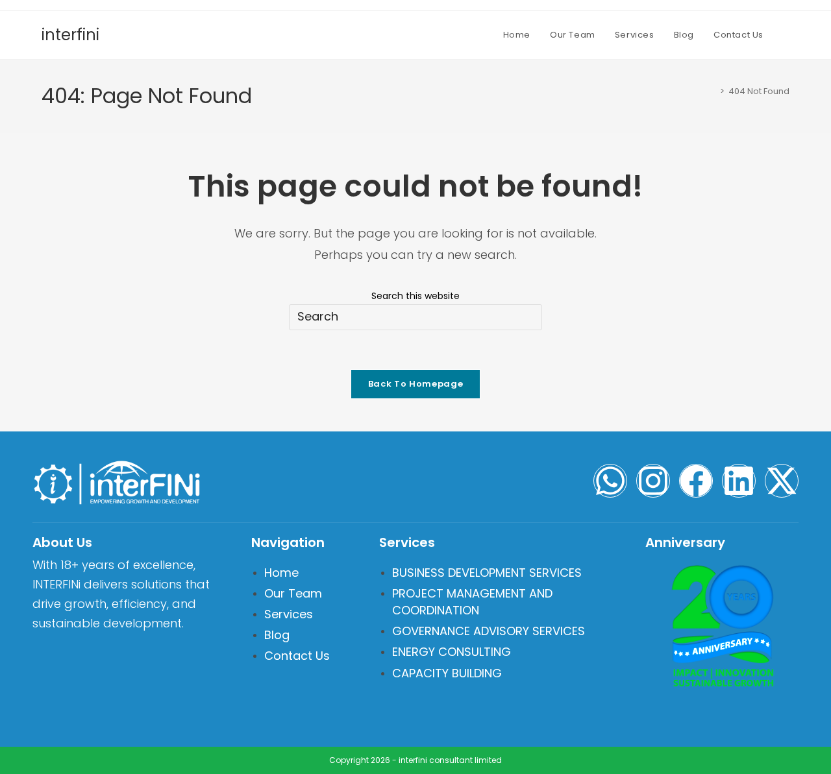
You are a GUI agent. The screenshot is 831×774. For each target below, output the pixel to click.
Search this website (415, 295)
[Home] (713, 91)
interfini (70, 34)
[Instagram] (653, 481)
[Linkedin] (739, 481)
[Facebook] (696, 481)
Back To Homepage (415, 384)
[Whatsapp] (610, 481)
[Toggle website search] (786, 35)
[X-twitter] (782, 481)
